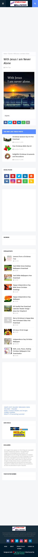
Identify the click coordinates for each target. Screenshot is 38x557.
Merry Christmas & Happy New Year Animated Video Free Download (23, 320)
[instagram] (13, 181)
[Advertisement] (19, 29)
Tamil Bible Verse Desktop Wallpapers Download (22, 267)
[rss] (31, 181)
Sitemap (19, 548)
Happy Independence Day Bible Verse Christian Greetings (22, 287)
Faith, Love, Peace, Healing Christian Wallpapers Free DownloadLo (22, 351)
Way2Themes (20, 552)
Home (5, 53)
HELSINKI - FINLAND (10, 409)
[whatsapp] (25, 181)
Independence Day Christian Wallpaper (22, 340)
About (12, 546)
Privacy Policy (21, 546)
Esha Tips (8, 67)
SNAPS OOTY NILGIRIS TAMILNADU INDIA (17, 407)
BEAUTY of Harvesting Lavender (14, 414)
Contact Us (31, 546)
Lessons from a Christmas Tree (22, 258)
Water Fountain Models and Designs (15, 411)
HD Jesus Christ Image (20, 330)
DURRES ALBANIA (9, 412)
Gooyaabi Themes (19, 553)
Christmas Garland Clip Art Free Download (23, 138)
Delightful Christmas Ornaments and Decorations (23, 155)
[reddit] (31, 176)
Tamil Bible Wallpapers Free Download (22, 277)
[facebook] (6, 176)
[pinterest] (13, 176)
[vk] (6, 181)
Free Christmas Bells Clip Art (22, 146)
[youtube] (19, 181)
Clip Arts (10, 53)
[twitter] (19, 176)
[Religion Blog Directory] (24, 430)
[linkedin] (25, 176)
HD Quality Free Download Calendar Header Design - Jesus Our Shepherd (22, 309)
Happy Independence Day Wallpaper (22, 298)
